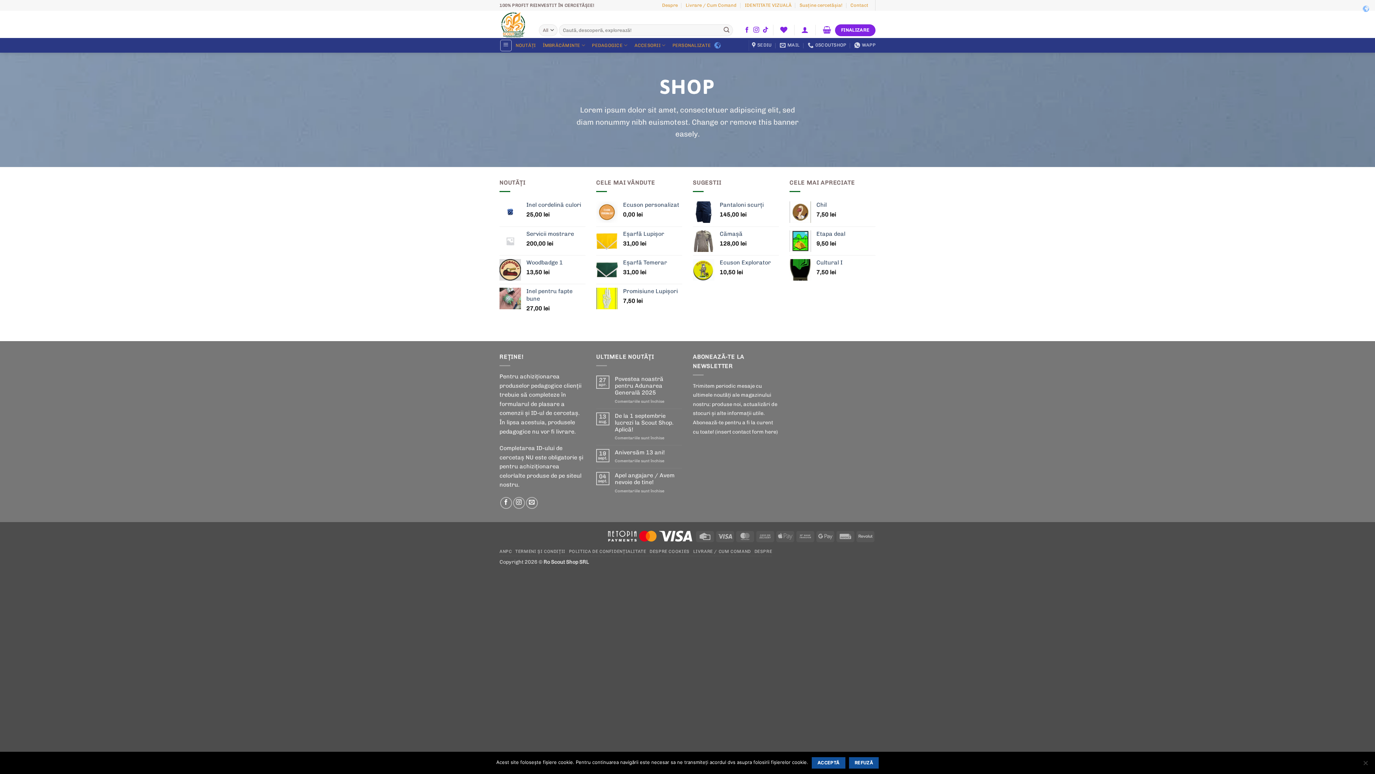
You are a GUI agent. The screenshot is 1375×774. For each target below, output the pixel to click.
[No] (1365, 765)
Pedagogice (607, 45)
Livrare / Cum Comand (711, 5)
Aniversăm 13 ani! (640, 452)
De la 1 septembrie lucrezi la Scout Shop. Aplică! (644, 422)
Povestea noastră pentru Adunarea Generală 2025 (639, 386)
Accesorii (648, 45)
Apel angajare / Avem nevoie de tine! (645, 479)
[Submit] (726, 30)
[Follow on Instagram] (756, 30)
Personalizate (691, 45)
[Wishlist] (783, 30)
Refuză (864, 762)
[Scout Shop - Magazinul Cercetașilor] (514, 24)
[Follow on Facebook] (747, 30)
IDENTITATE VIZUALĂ (768, 5)
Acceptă (828, 762)
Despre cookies (670, 551)
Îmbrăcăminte (561, 45)
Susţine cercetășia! (821, 5)
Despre (670, 5)
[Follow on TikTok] (765, 30)
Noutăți (526, 45)
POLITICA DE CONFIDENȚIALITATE (607, 551)
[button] (805, 30)
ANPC (506, 551)
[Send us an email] (532, 503)
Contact (859, 5)
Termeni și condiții (540, 551)
